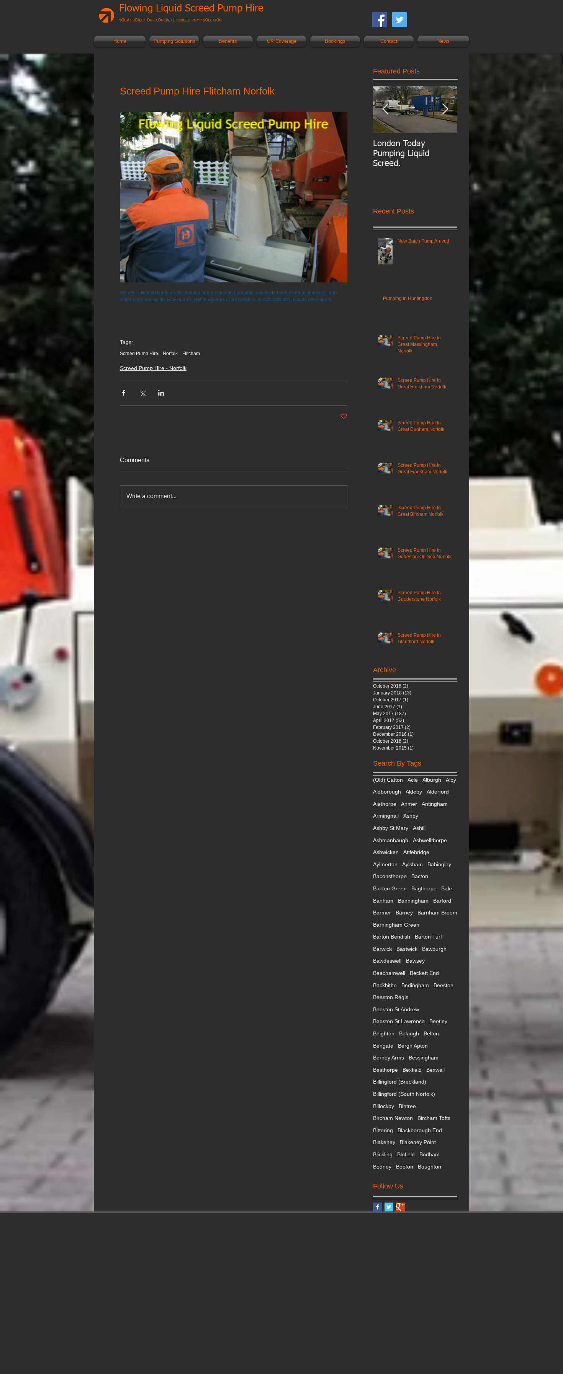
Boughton (429, 1167)
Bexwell (435, 1070)
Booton (404, 1167)
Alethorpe (384, 804)
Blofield (406, 1154)
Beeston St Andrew (396, 1009)
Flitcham (191, 353)
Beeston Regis (390, 997)
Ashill (419, 828)
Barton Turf (428, 937)
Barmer (382, 912)
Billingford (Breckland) (399, 1082)
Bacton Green (390, 888)
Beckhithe (385, 985)
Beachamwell (389, 973)
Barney (404, 912)
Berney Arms (388, 1058)
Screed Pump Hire (139, 353)
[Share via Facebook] (123, 392)
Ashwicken (386, 852)
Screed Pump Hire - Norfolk (153, 368)
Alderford (438, 792)
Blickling (383, 1154)
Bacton (419, 876)
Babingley (439, 864)
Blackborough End (420, 1130)
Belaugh (409, 1033)
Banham (383, 901)
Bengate (383, 1046)
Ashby (410, 816)
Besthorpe (385, 1070)
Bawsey (415, 961)
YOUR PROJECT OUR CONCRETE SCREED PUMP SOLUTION (170, 20)
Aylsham (412, 864)
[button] (174, 41)
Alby (451, 780)
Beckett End (424, 973)
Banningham (413, 901)
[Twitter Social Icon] (399, 19)
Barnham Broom (437, 912)
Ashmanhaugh (390, 840)
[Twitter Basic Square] (389, 1207)
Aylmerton (385, 864)
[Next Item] (445, 109)
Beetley (438, 1021)
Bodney (382, 1167)
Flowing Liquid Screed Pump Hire (191, 9)
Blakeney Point (418, 1142)
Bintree (407, 1106)
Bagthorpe (424, 888)
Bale (446, 888)
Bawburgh (434, 949)
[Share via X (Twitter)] (142, 392)
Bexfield (412, 1070)
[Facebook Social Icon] (379, 19)
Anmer (409, 804)
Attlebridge (416, 852)
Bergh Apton (413, 1046)
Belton (431, 1033)
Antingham (435, 804)
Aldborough (387, 792)
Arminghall (386, 816)
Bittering (383, 1130)
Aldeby (414, 792)
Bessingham (424, 1058)
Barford (442, 901)
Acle (413, 780)
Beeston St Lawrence (399, 1021)
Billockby (383, 1106)
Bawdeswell (387, 961)
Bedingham (415, 985)
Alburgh (431, 780)
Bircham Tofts (433, 1118)
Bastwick (406, 949)
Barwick (382, 949)
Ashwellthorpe (430, 840)
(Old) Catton (388, 780)
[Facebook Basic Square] (377, 1207)
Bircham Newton (393, 1118)
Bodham (429, 1154)
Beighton (383, 1033)
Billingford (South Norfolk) (404, 1094)
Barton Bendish (391, 937)
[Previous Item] (385, 109)
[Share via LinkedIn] (161, 392)
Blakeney (384, 1142)
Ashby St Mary (390, 828)
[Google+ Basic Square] (400, 1207)
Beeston (443, 985)
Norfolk (170, 353)
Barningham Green (396, 925)
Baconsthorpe (390, 876)
